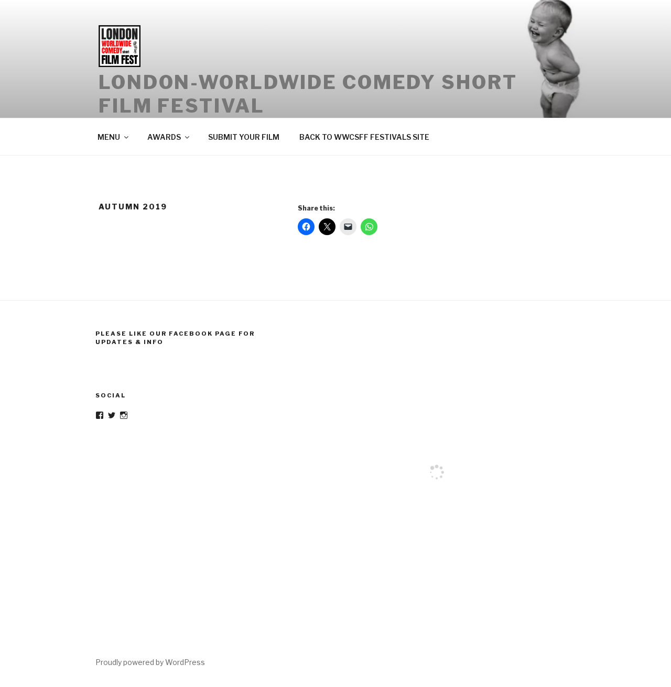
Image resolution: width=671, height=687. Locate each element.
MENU (109, 136)
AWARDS (164, 136)
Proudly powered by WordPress (150, 662)
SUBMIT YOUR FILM (243, 136)
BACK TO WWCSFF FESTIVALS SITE (364, 136)
